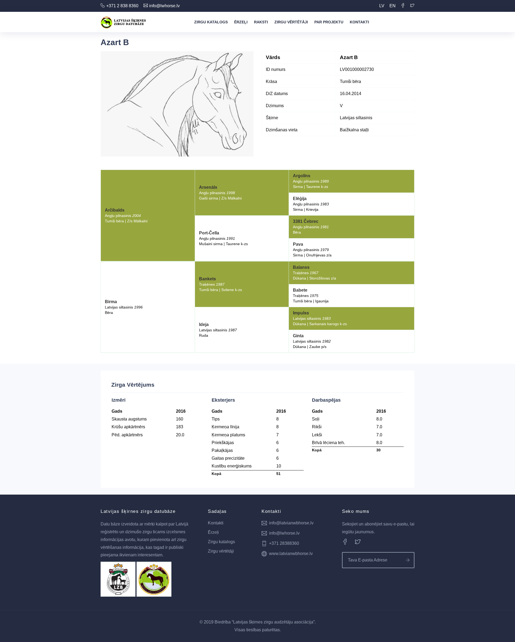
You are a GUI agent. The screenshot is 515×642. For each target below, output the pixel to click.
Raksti (261, 22)
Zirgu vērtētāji (291, 22)
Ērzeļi (241, 22)
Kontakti (359, 22)
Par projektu (328, 22)
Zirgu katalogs (211, 22)
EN (392, 5)
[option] (177, 104)
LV (381, 5)
